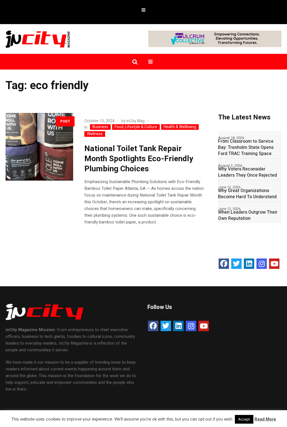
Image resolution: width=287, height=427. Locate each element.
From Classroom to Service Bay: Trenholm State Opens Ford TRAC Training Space (246, 147)
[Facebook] (224, 263)
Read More (265, 419)
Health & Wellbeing (180, 127)
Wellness (95, 134)
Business (100, 127)
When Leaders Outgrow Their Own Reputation (247, 215)
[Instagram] (261, 263)
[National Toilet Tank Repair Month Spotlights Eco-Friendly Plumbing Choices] (39, 147)
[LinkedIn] (249, 263)
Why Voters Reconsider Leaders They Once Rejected (247, 172)
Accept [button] (244, 419)
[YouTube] (274, 263)
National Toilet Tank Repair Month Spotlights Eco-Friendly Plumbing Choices (138, 159)
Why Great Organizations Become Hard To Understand (247, 193)
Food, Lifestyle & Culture (136, 127)
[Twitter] (236, 263)
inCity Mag (135, 121)
